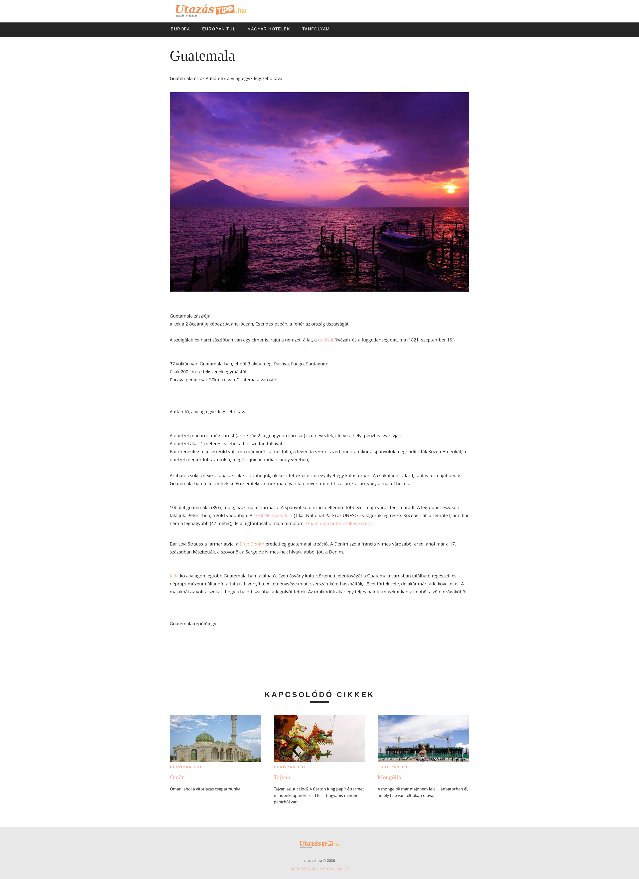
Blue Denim (252, 544)
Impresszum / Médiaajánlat (319, 868)
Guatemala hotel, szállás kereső (339, 523)
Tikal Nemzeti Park (273, 515)
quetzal (325, 340)
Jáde (174, 576)
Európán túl (186, 767)
